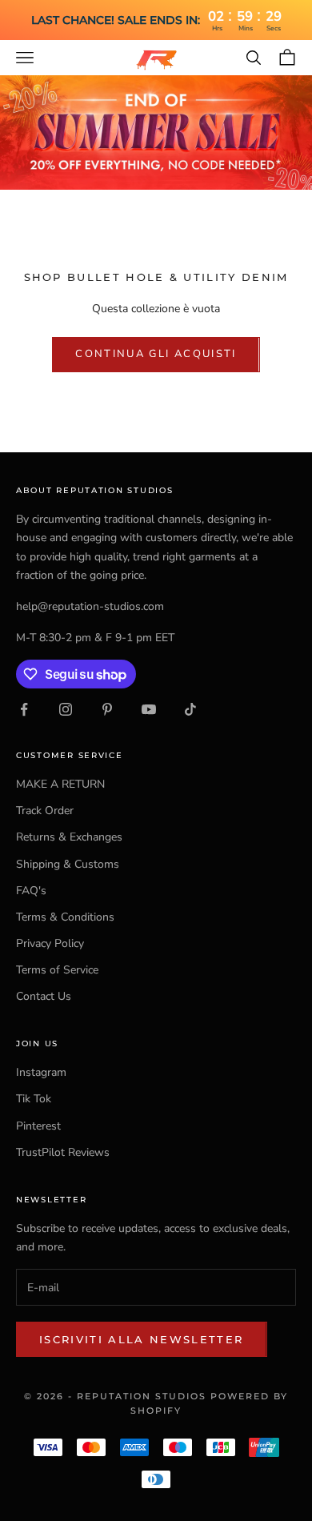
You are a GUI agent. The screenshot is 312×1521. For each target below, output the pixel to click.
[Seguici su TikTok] (190, 709)
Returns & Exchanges (69, 837)
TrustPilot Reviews (63, 1152)
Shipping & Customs (67, 864)
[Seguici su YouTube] (149, 709)
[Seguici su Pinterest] (107, 709)
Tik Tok (33, 1098)
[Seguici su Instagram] (66, 709)
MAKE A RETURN (60, 784)
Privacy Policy (50, 943)
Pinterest (38, 1126)
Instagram (41, 1072)
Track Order (45, 810)
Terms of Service (57, 969)
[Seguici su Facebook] (24, 709)
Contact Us (43, 996)
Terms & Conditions (65, 917)
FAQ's (31, 890)
